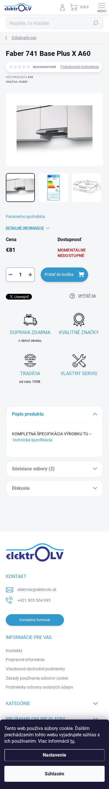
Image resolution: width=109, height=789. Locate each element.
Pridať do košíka (59, 274)
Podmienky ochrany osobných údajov (39, 687)
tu (72, 741)
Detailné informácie (25, 228)
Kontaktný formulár (34, 620)
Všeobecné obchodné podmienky (35, 669)
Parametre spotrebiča (25, 216)
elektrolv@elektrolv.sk (36, 589)
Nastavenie (54, 755)
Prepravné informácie (25, 659)
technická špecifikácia (32, 440)
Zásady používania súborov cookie (37, 678)
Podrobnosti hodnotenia (79, 67)
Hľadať (95, 23)
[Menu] (101, 7)
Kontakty (14, 650)
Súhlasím (54, 774)
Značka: (16, 81)
